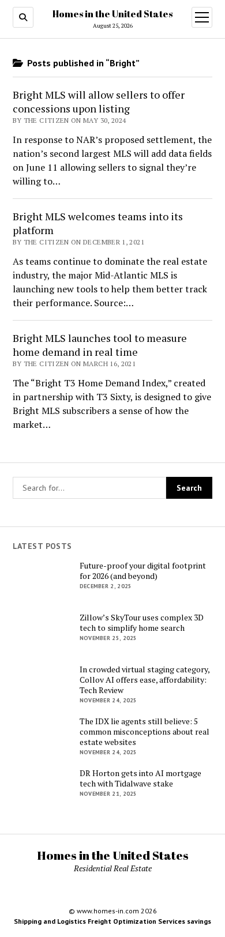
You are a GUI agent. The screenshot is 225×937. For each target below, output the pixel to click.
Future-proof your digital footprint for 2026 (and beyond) (143, 570)
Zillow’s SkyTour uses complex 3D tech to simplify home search (142, 622)
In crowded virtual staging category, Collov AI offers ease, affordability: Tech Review (144, 679)
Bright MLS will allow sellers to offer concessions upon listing (99, 101)
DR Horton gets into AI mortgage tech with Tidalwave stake (140, 778)
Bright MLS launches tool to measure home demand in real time (100, 345)
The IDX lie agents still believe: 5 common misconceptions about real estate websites (144, 731)
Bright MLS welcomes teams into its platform (98, 223)
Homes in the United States (112, 13)
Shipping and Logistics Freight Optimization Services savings (112, 921)
